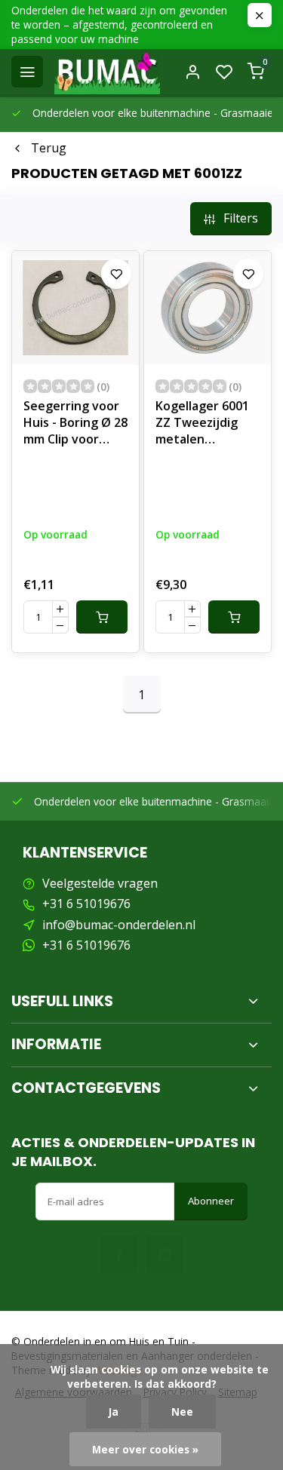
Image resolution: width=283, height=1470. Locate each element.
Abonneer (211, 1201)
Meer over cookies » (145, 1449)
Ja (113, 1411)
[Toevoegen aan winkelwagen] (102, 617)
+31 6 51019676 (86, 903)
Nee (182, 1411)
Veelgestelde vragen (100, 883)
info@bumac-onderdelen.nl (118, 924)
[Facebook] (119, 1254)
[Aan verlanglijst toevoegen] (116, 274)
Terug (48, 148)
